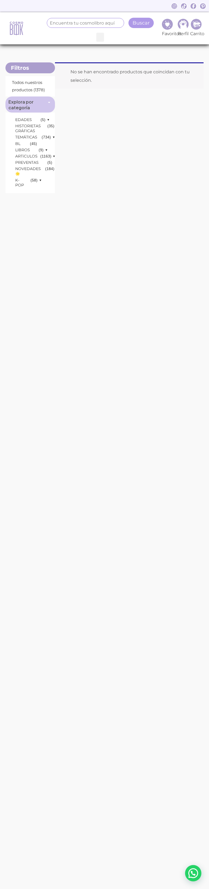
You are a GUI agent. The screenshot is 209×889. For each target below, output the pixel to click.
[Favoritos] (167, 24)
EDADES (23, 119)
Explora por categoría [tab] (20, 104)
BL (17, 143)
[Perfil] (183, 24)
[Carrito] (196, 24)
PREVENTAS (27, 162)
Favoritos (171, 33)
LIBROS (22, 149)
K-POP (19, 183)
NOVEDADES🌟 (28, 171)
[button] (100, 37)
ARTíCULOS (26, 156)
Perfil (183, 33)
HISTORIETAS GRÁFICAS (28, 128)
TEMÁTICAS (26, 137)
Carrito (197, 33)
